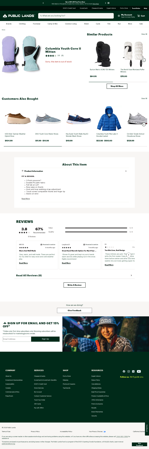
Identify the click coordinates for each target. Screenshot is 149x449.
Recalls (93, 408)
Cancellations (95, 384)
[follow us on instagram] (129, 371)
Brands (9, 24)
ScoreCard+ (84, 8)
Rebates (65, 380)
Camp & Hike (53, 24)
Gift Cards (37, 404)
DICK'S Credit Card (69, 8)
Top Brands (66, 388)
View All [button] (144, 34)
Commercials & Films (12, 392)
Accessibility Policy (66, 431)
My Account (38, 392)
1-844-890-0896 (122, 436)
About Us (8, 376)
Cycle (98, 24)
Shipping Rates (96, 388)
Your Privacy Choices (95, 431)
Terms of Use (6, 431)
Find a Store (124, 8)
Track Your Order (39, 400)
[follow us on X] (134, 371)
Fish (109, 24)
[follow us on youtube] (139, 371)
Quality (51, 232)
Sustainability (9, 384)
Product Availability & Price (100, 396)
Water (86, 24)
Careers (8, 388)
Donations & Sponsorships (13, 380)
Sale (141, 24)
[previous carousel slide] (43, 3)
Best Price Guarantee (98, 392)
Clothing (22, 24)
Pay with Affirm (39, 408)
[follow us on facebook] (125, 371)
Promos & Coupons (69, 384)
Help (145, 8)
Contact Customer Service (42, 396)
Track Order (136, 8)
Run (119, 24)
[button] (144, 60)
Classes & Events (97, 8)
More (130, 24)
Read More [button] (26, 199)
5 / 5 (131, 228)
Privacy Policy (35, 431)
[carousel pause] (108, 3)
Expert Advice (111, 8)
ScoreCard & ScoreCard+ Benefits (45, 380)
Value (50, 228)
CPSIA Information (97, 400)
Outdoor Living (71, 24)
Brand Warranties (97, 412)
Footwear (37, 24)
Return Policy (95, 380)
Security (94, 416)
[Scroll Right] (128, 255)
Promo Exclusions (97, 404)
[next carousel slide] (105, 3)
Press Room (9, 396)
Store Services (39, 388)
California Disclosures (140, 431)
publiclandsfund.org (8, 443)
